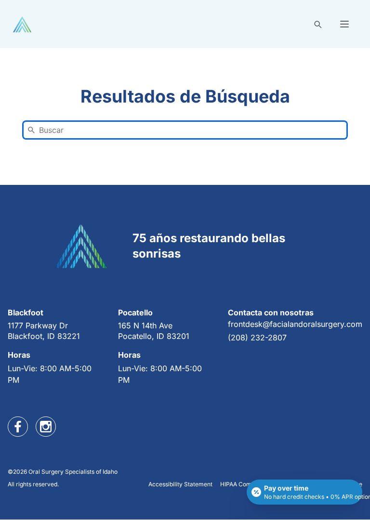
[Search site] (317, 24)
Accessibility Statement (180, 484)
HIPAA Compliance (245, 484)
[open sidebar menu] (344, 24)
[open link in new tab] (18, 426)
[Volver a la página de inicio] (22, 24)
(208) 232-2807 (257, 337)
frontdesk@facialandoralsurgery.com (295, 324)
